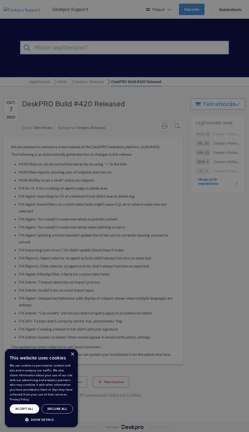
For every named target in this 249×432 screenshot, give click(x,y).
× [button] (72, 354)
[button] (41, 419)
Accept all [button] (24, 409)
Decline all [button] (57, 409)
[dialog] (41, 388)
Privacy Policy (19, 399)
